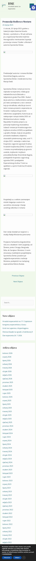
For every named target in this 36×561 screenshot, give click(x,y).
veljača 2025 (7, 419)
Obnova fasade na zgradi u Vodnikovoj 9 (17, 332)
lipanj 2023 (6, 488)
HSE (11, 3)
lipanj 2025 (6, 404)
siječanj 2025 (7, 422)
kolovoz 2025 (7, 397)
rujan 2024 (6, 437)
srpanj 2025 (6, 400)
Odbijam (17, 557)
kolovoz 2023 (7, 480)
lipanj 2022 (6, 528)
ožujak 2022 (7, 539)
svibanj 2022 (7, 531)
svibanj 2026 (7, 364)
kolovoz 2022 (7, 524)
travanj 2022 (7, 535)
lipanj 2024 (6, 444)
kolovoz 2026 (7, 353)
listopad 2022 (7, 517)
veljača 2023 (7, 502)
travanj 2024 (7, 451)
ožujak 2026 (7, 371)
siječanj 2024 (7, 462)
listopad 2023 (7, 473)
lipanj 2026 (6, 360)
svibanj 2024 (7, 448)
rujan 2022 (6, 520)
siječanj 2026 (7, 379)
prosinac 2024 (7, 426)
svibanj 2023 (7, 491)
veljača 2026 (7, 375)
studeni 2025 (7, 386)
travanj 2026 (7, 368)
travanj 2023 (7, 495)
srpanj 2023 (6, 484)
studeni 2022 (7, 513)
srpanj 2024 (6, 440)
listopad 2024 (7, 433)
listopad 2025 (7, 389)
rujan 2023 (6, 477)
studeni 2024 (7, 430)
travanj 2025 (7, 411)
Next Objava (18, 281)
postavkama (7, 554)
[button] (33, 7)
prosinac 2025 (7, 382)
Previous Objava (18, 276)
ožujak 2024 (7, 455)
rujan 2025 (6, 393)
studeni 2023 (7, 470)
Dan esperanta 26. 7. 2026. (12, 335)
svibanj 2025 (7, 408)
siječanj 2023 (7, 506)
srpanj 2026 (6, 357)
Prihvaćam (7, 557)
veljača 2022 (7, 542)
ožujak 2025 (7, 415)
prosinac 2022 (7, 510)
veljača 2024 (7, 459)
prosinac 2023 (7, 466)
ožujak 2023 (7, 499)
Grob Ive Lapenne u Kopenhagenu (15, 328)
